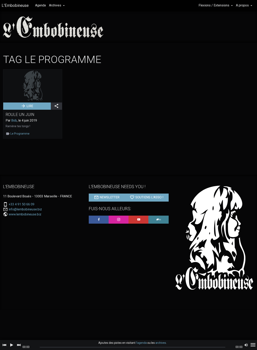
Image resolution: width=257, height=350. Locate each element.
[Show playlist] (253, 345)
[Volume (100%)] (246, 345)
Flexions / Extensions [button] (214, 5)
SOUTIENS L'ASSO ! (149, 197)
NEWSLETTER (109, 197)
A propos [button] (243, 5)
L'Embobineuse (15, 5)
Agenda (40, 5)
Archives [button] (55, 5)
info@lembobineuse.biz (25, 209)
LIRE (29, 106)
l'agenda (141, 342)
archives (160, 342)
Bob (14, 120)
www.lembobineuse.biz (25, 214)
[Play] (11, 345)
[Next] (18, 345)
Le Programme (20, 133)
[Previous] (4, 345)
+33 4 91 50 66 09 (21, 204)
